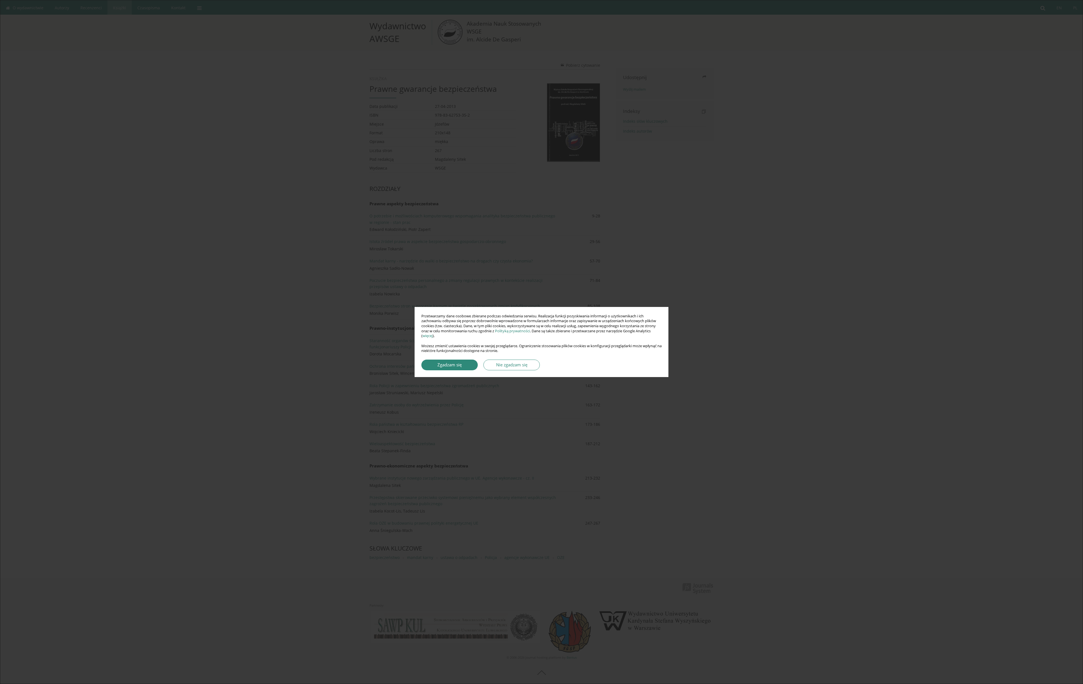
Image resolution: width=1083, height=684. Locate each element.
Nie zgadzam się (511, 365)
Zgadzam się (449, 365)
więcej (427, 335)
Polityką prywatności (512, 331)
